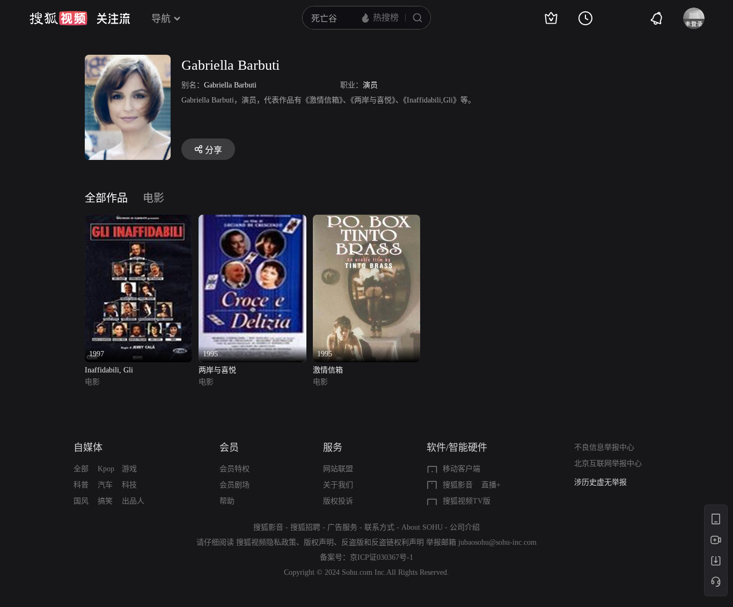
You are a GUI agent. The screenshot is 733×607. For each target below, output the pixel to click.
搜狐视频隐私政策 (266, 542)
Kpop (106, 469)
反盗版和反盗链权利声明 (382, 542)
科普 (81, 485)
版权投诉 (338, 501)
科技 (129, 485)
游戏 (129, 469)
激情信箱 (328, 370)
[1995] (252, 220)
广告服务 (342, 527)
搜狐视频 (58, 18)
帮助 (226, 501)
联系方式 (379, 527)
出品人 (133, 501)
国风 (81, 501)
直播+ (491, 485)
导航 (161, 19)
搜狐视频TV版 (466, 501)
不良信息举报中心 (604, 447)
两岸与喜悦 (217, 370)
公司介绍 (465, 527)
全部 (81, 469)
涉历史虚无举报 (600, 482)
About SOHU (422, 527)
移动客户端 (461, 469)
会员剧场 (234, 485)
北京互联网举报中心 (608, 463)
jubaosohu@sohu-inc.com (497, 542)
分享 (213, 150)
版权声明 (319, 542)
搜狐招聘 (305, 527)
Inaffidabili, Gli (109, 370)
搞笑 (105, 501)
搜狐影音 (458, 485)
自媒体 (88, 447)
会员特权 (234, 469)
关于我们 (338, 485)
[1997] (138, 220)
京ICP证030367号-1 (381, 557)
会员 (229, 447)
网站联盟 (338, 469)
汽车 (105, 485)
